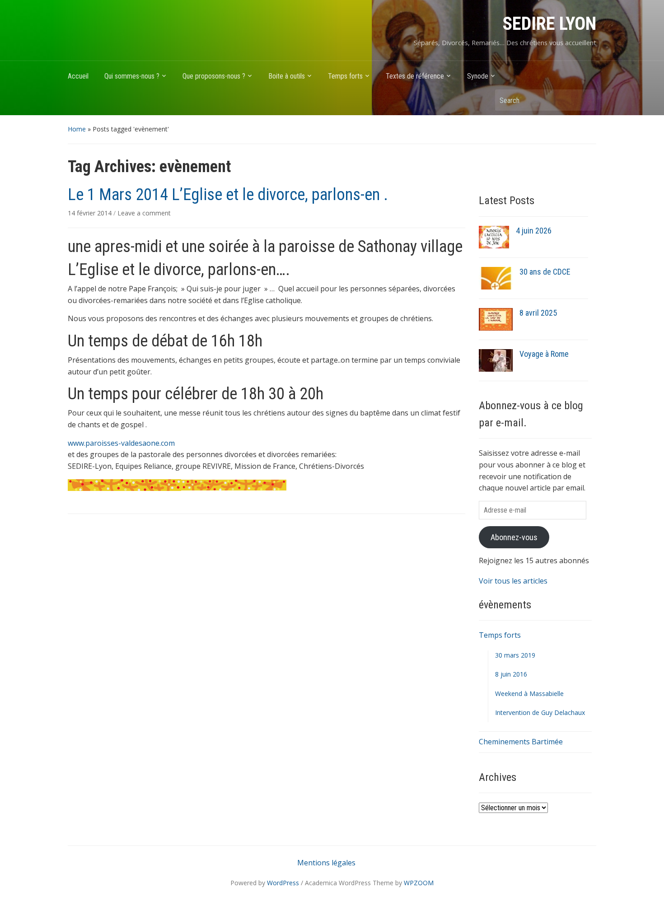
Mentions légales (326, 863)
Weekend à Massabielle (529, 693)
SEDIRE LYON (549, 23)
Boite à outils (286, 76)
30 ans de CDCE (544, 271)
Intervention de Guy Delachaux (540, 712)
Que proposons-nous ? (213, 76)
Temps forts (345, 76)
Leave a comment (144, 213)
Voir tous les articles (513, 581)
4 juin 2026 (534, 230)
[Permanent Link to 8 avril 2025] (496, 318)
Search (585, 100)
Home (77, 129)
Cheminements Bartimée (521, 742)
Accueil (78, 76)
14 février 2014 (90, 213)
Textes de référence (415, 76)
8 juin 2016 (511, 674)
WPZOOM (419, 882)
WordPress (283, 882)
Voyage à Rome (544, 354)
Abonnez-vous (514, 537)
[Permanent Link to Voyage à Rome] (496, 359)
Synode (477, 76)
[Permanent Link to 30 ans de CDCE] (496, 277)
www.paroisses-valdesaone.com (121, 443)
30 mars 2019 (515, 655)
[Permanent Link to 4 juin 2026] (494, 236)
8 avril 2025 (538, 313)
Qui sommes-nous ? (131, 76)
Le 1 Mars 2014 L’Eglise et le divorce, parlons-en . (228, 194)
